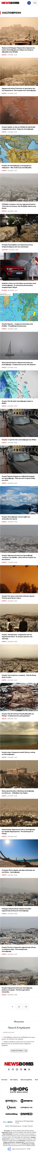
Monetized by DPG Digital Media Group (24, 1122)
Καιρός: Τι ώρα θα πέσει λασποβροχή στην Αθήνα (19, 440)
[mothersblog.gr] (12, 1114)
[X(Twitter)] (21, 1069)
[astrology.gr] (26, 1107)
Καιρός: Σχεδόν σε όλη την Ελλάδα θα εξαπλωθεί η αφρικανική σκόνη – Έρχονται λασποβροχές (18, 128)
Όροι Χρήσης (14, 1079)
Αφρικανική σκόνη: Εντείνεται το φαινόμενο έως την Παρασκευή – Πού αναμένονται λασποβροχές (19, 89)
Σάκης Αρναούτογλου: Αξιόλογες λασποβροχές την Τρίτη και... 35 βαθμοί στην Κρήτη (18, 792)
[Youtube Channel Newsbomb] (25, 1069)
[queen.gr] (12, 1107)
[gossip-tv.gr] (12, 1101)
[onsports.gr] (26, 1101)
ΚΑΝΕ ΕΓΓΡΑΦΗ (17, 1050)
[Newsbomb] (19, 1064)
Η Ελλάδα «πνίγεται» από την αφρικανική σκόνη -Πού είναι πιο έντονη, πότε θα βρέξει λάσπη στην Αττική (19, 206)
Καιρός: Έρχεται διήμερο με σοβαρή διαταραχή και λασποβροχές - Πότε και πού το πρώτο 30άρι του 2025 (18, 478)
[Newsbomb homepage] (10, 3)
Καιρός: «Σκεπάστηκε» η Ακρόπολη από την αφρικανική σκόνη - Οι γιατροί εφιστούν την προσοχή (17, 636)
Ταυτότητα (4, 1079)
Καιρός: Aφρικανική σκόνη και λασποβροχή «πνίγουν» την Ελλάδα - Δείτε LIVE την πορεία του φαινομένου (19, 557)
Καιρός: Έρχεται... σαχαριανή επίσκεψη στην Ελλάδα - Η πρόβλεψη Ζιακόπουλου (17, 325)
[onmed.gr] (26, 1114)
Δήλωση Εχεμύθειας (26, 1079)
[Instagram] (17, 1069)
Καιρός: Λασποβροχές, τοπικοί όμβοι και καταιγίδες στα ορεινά (16, 518)
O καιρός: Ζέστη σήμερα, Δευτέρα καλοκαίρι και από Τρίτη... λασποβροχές (18, 871)
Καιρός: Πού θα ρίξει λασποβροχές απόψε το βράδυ (17, 402)
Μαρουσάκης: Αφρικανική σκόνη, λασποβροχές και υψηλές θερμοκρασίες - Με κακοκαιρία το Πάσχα (18, 831)
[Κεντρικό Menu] (35, 3)
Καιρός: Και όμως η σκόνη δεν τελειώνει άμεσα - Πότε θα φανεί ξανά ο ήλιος (18, 597)
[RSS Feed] (29, 1069)
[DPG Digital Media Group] (19, 1090)
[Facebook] (9, 1069)
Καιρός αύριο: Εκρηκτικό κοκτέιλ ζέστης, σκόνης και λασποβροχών (18, 753)
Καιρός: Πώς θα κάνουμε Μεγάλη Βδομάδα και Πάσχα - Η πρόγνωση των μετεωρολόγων (18, 715)
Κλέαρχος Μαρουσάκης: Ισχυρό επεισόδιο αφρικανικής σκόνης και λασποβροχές (16, 910)
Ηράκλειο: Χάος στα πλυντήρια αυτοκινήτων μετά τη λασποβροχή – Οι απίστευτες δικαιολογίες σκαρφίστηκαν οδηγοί (19, 285)
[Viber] (13, 1069)
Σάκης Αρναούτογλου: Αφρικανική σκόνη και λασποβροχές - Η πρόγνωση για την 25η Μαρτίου (19, 363)
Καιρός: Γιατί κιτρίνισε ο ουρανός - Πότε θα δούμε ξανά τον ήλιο (19, 676)
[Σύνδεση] (29, 3)
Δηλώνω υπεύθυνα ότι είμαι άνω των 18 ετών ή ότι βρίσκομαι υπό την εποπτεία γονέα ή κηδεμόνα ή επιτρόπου (18, 1043)
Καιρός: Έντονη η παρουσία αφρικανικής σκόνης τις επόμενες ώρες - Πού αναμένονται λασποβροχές (19, 949)
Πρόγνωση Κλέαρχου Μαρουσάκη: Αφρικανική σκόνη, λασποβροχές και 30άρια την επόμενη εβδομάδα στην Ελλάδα (18, 50)
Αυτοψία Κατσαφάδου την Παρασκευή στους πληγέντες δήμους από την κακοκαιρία (17, 246)
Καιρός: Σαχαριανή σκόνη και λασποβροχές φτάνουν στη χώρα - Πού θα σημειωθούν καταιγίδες (17, 990)
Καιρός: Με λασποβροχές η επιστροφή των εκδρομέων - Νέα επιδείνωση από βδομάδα (16, 166)
